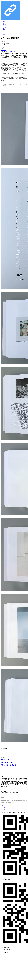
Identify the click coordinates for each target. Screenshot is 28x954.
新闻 (4, 23)
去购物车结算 (9, 51)
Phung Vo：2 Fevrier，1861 (6, 749)
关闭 (14, 51)
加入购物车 (3, 50)
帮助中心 (3, 805)
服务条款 (3, 807)
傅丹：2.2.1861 (6, 759)
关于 (4, 29)
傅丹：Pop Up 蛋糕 (7, 762)
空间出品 (5, 27)
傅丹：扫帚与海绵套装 (8, 765)
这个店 (4, 25)
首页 (4, 21)
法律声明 (3, 809)
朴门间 (4, 24)
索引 (4, 28)
